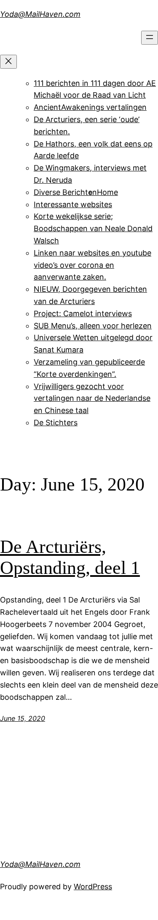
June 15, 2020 (22, 718)
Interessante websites (73, 204)
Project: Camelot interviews (83, 313)
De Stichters (56, 422)
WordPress (93, 886)
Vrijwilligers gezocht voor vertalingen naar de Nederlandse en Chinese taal (92, 398)
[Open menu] (149, 38)
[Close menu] (8, 62)
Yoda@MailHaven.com (40, 14)
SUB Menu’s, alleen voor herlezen (93, 325)
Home (107, 192)
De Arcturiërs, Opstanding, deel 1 (70, 557)
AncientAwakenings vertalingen (90, 107)
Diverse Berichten (65, 192)
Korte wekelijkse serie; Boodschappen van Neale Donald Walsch (93, 228)
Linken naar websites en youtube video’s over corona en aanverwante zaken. (92, 265)
